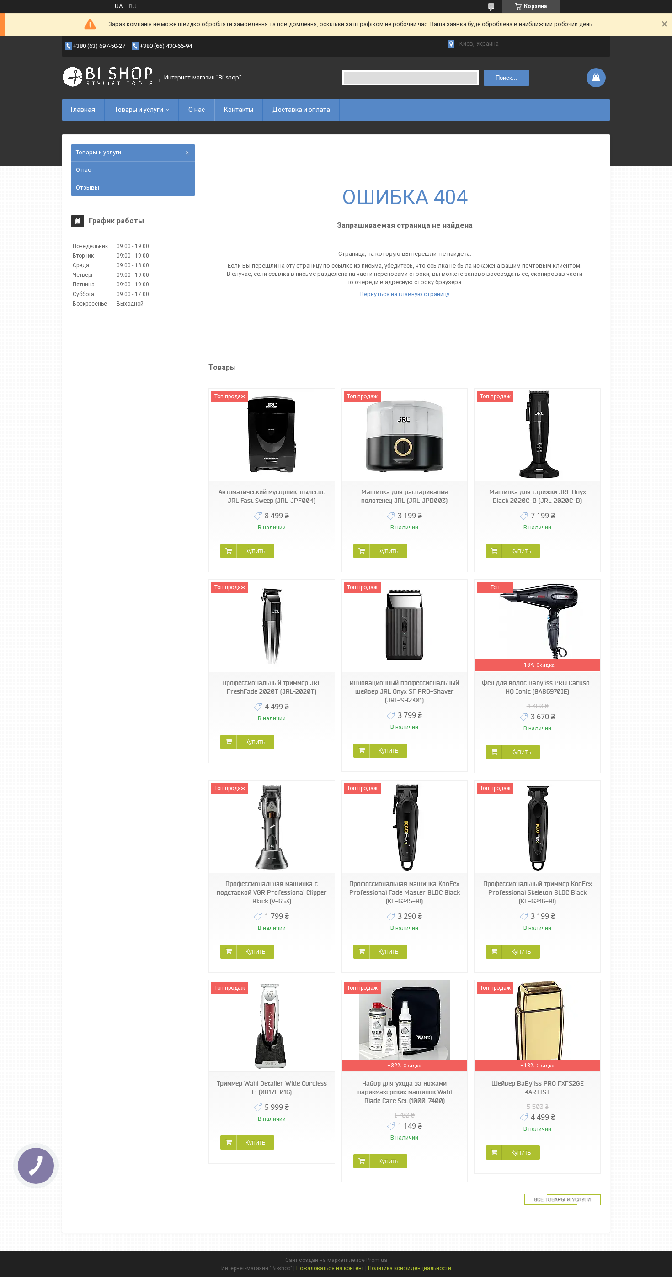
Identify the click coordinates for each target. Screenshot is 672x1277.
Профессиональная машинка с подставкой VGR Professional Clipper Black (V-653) (272, 892)
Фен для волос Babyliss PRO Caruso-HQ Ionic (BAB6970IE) (537, 687)
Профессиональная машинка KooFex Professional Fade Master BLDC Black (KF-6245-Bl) (404, 892)
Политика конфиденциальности (409, 1268)
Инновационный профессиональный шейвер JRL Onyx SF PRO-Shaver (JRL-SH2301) (404, 691)
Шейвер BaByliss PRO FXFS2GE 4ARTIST (537, 1088)
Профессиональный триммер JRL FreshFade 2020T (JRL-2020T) (271, 687)
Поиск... (506, 77)
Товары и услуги (138, 109)
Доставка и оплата (301, 109)
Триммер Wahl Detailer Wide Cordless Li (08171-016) (272, 1088)
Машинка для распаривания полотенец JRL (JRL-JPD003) (404, 496)
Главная (83, 109)
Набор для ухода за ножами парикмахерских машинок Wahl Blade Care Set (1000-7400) (404, 1092)
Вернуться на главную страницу (404, 293)
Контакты (238, 109)
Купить (255, 550)
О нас (196, 109)
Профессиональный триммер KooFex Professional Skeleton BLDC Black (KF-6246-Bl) (537, 892)
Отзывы (87, 187)
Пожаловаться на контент (330, 1268)
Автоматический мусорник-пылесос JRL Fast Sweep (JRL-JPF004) (272, 496)
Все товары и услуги (562, 1199)
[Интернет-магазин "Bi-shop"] (107, 78)
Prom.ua (376, 1260)
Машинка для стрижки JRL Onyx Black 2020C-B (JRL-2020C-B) (537, 496)
